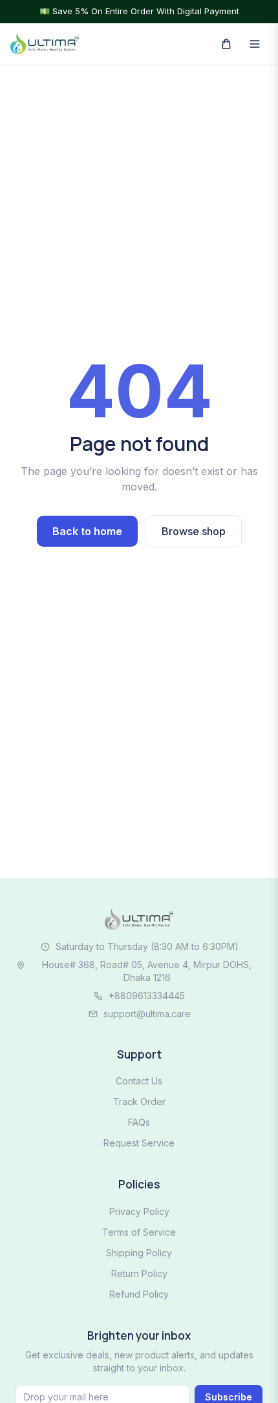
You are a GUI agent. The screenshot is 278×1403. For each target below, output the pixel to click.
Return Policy (139, 1273)
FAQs (139, 1122)
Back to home (87, 531)
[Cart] (226, 44)
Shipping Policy (139, 1252)
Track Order (139, 1101)
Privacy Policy (139, 1211)
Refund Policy (139, 1294)
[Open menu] (255, 44)
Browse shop (194, 531)
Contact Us (139, 1080)
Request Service (139, 1142)
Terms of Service (139, 1232)
